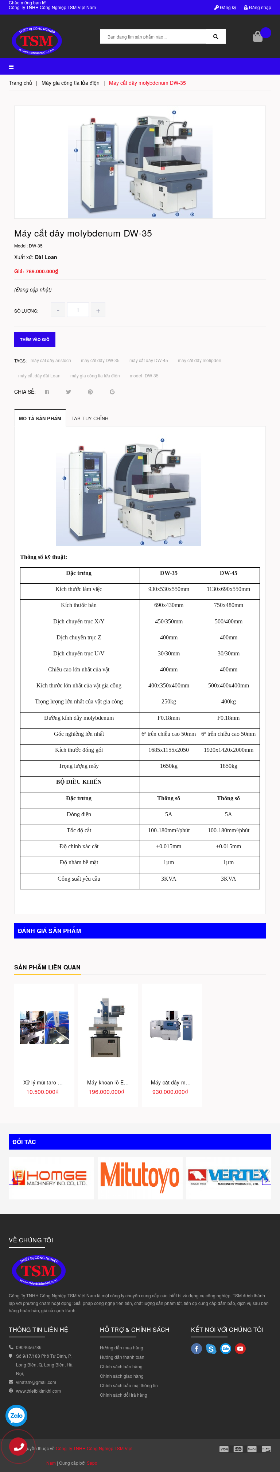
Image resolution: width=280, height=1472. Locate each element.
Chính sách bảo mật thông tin (129, 1385)
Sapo (92, 1463)
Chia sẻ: (25, 391)
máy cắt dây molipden (199, 360)
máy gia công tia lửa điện (95, 375)
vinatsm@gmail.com (36, 1382)
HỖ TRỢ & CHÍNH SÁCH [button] (135, 1329)
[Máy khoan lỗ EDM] (108, 1027)
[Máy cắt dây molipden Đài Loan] (172, 1027)
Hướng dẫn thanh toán (122, 1357)
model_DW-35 (144, 375)
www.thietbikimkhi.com (38, 1391)
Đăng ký (227, 7)
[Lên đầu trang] (265, 1450)
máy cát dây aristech (51, 360)
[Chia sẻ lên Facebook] (47, 392)
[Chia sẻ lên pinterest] (90, 392)
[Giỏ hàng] (258, 36)
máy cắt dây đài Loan (39, 375)
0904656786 (29, 1347)
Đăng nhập (259, 7)
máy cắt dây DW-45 (148, 360)
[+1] (112, 392)
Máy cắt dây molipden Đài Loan (188, 1082)
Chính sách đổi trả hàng (123, 1395)
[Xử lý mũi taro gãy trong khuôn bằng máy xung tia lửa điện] (44, 1027)
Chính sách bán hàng (121, 1366)
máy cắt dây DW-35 (100, 360)
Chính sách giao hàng (122, 1376)
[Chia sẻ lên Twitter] (68, 392)
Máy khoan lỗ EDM (109, 1082)
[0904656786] (22, 1450)
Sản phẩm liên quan (47, 967)
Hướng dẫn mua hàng (121, 1347)
